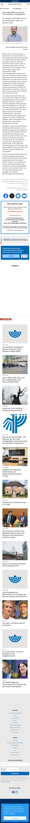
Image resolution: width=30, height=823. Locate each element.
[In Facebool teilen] (5, 195)
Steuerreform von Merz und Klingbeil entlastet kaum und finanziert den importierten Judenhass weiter (13, 534)
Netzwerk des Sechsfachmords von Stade (14, 503)
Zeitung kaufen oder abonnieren (15, 743)
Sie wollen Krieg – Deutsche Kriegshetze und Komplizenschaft (12, 654)
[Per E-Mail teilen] (24, 195)
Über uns (15, 740)
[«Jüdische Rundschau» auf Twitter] (16, 792)
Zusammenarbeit (15, 745)
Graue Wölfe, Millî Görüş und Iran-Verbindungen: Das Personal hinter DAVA (13, 380)
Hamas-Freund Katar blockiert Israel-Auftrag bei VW (14, 565)
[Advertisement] (15, 279)
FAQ (15, 750)
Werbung (15, 747)
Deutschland (5, 8)
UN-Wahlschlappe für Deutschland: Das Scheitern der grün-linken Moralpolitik (14, 684)
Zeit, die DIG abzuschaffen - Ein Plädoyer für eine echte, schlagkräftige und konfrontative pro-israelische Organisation (15, 440)
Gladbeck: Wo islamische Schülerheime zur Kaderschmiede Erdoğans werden (12, 473)
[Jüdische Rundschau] (15, 4)
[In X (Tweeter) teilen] (12, 195)
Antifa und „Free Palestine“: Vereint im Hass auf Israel (13, 409)
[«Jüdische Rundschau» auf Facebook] (13, 792)
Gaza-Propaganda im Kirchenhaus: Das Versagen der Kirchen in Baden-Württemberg (14, 594)
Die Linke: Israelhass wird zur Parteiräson (13, 624)
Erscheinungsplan (15, 752)
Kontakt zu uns (15, 754)
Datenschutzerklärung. (5, 781)
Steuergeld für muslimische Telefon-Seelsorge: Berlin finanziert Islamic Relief (12, 349)
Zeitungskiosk (15, 1)
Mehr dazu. (12, 813)
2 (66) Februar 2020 (17, 8)
